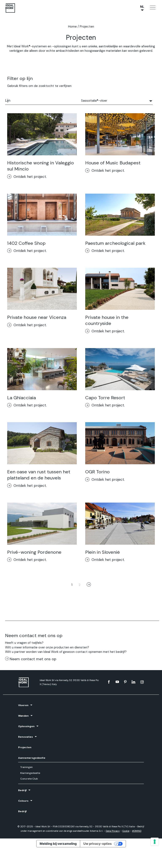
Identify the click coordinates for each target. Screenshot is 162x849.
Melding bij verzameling (58, 844)
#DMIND (136, 830)
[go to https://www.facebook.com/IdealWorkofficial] (109, 682)
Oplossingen (26, 726)
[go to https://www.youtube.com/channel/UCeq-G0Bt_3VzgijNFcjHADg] (117, 682)
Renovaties (25, 737)
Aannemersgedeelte (31, 758)
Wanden (23, 715)
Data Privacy (113, 830)
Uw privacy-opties (97, 844)
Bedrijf (22, 790)
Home (72, 26)
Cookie (125, 830)
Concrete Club (29, 778)
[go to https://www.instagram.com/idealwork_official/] (142, 682)
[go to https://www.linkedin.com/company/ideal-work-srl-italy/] (133, 682)
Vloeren (23, 705)
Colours (23, 800)
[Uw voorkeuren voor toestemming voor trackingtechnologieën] (155, 842)
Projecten (24, 747)
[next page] (89, 585)
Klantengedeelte (30, 773)
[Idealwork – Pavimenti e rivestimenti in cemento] (27, 682)
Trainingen (26, 767)
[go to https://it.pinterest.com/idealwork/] (125, 682)
